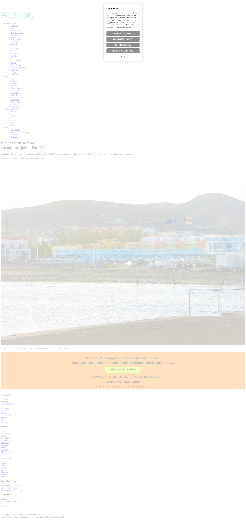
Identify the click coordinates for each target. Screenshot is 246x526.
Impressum (116, 25)
